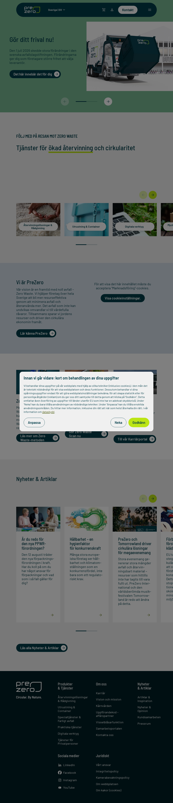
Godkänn (138, 422)
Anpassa (34, 422)
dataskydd (48, 411)
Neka (118, 422)
